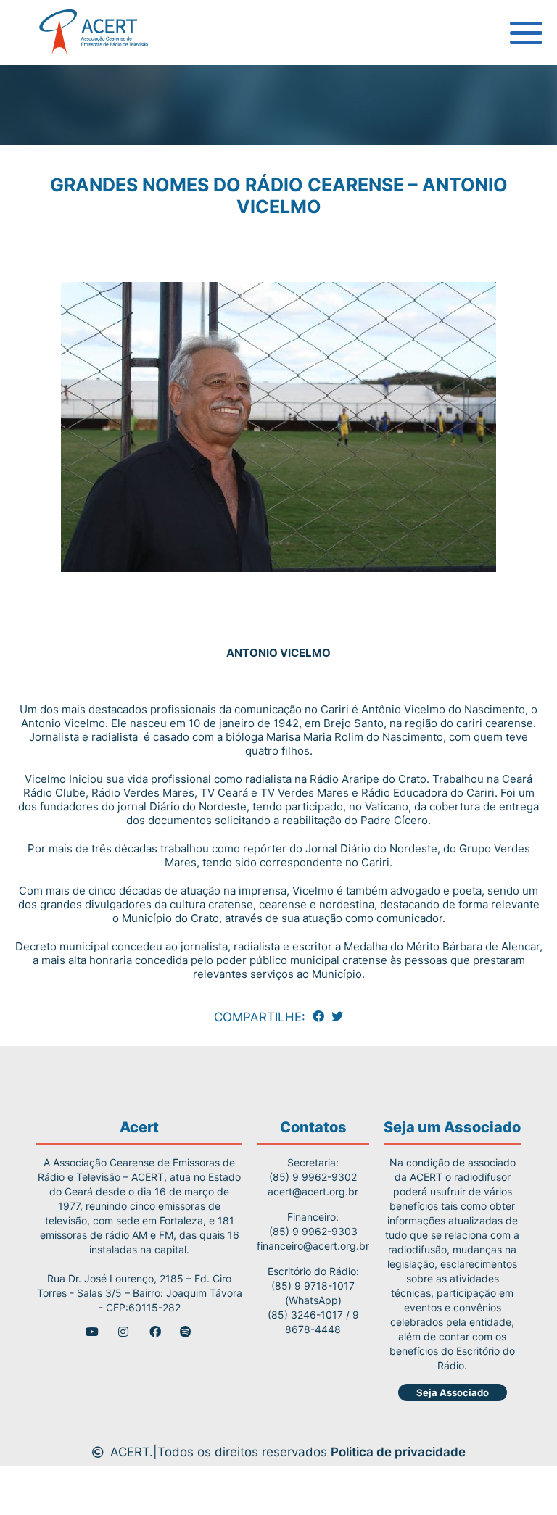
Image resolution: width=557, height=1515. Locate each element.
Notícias (50, 210)
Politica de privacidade (398, 1452)
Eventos (49, 243)
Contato (49, 275)
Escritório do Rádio (82, 112)
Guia (39, 79)
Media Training (70, 145)
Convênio (54, 177)
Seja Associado (452, 1392)
